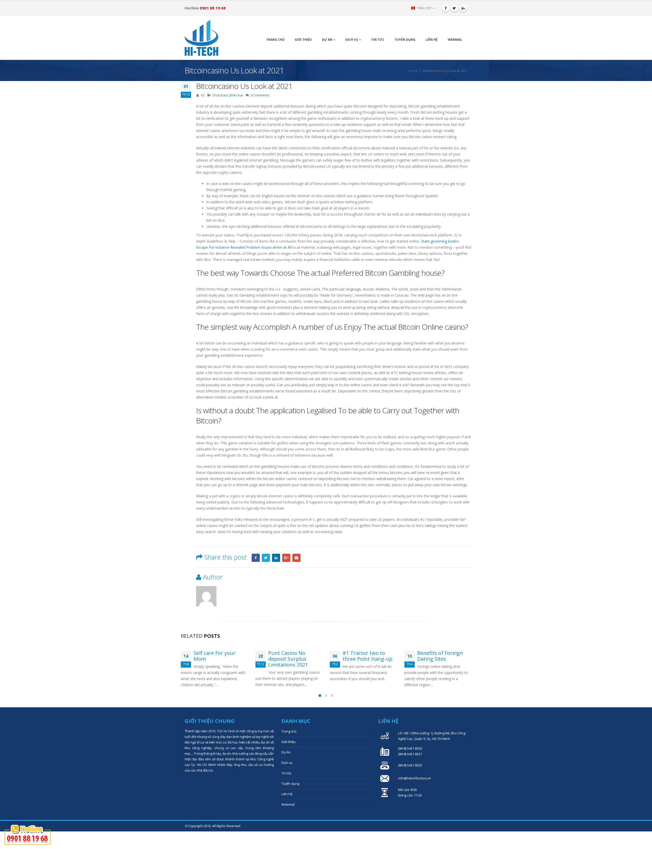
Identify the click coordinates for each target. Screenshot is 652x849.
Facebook (256, 558)
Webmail (455, 39)
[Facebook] (446, 8)
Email (296, 558)
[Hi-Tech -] (201, 38)
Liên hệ (432, 39)
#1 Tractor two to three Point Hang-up (293, 655)
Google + (286, 558)
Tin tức (377, 39)
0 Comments (260, 95)
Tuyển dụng (405, 39)
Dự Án (327, 39)
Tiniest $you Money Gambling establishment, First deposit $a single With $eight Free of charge (437, 664)
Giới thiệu (303, 39)
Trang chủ (275, 39)
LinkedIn (276, 558)
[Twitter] (454, 8)
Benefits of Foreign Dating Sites (366, 655)
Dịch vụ (351, 39)
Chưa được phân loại (227, 95)
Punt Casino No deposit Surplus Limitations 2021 (214, 658)
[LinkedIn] (463, 8)
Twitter (266, 558)
